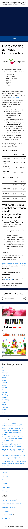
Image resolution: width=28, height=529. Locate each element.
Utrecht (4, 385)
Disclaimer (5, 480)
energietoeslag (14, 97)
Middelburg (5, 399)
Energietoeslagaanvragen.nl (14, 2)
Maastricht (5, 397)
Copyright (5, 476)
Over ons (4, 483)
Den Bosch (5, 390)
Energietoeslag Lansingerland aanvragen (14, 263)
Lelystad (4, 382)
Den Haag (5, 395)
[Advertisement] (14, 21)
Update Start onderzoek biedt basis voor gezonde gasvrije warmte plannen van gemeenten (14, 463)
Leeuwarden (5, 375)
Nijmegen (5, 407)
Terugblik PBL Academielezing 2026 (12, 428)
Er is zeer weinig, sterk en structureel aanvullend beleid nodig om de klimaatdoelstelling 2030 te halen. (12, 444)
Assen (4, 377)
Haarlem (4, 392)
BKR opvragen (6, 518)
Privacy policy (6, 487)
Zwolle (4, 380)
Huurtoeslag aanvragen (9, 500)
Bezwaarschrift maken (8, 507)
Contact (4, 472)
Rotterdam (5, 370)
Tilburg (4, 412)
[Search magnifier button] (24, 299)
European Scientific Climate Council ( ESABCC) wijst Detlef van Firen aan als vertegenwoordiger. (13, 438)
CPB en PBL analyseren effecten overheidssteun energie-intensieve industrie (12, 432)
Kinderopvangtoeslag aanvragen (11, 503)
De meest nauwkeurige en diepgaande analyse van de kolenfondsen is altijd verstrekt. (13, 451)
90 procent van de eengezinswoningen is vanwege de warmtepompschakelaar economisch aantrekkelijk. (13, 457)
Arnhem (4, 387)
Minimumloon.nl (6, 511)
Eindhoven (5, 409)
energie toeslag (8, 279)
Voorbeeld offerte (7, 515)
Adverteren (5, 491)
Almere (4, 404)
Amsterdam (5, 368)
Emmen (4, 402)
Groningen (5, 373)
